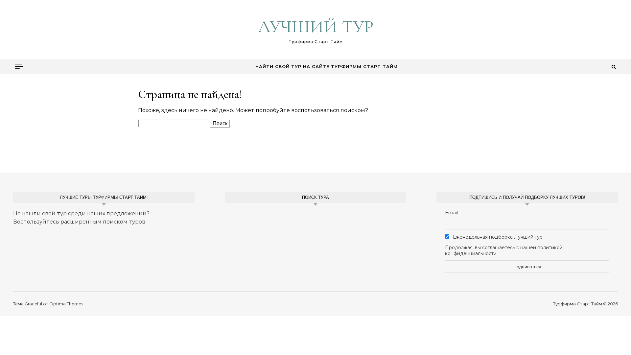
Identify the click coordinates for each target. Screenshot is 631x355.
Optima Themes (66, 303)
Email (451, 213)
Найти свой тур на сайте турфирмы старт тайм (326, 66)
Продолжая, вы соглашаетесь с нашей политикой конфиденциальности (504, 250)
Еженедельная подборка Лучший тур (497, 237)
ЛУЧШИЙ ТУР (315, 26)
